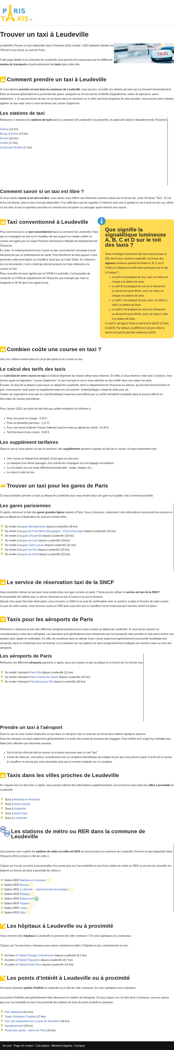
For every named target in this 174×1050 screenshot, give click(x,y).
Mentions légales (62, 1045)
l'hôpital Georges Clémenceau (36, 955)
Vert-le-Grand (22, 804)
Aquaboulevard (14, 1025)
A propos (79, 1045)
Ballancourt (26, 898)
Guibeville (20, 808)
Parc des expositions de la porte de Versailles (32, 1021)
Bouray (24, 884)
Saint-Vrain (20, 813)
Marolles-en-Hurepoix (27, 799)
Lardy (23, 907)
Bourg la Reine (9, 133)
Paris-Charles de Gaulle (43, 677)
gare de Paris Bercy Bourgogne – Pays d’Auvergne (53, 531)
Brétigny (24, 894)
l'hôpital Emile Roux (30, 964)
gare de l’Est (30, 549)
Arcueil (4, 138)
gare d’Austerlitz (32, 535)
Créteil (4, 142)
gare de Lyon (30, 540)
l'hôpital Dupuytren (29, 960)
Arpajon (24, 903)
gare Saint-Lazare (33, 545)
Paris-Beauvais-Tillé (41, 681)
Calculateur (43, 1045)
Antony (4, 129)
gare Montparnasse (34, 526)
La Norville (20, 818)
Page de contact (23, 1045)
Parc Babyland (14, 1012)
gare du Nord (30, 554)
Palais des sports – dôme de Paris (25, 1030)
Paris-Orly (35, 672)
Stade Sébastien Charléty (20, 1016)
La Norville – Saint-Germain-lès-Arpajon (43, 889)
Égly (22, 912)
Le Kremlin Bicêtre (11, 147)
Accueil (7, 1045)
